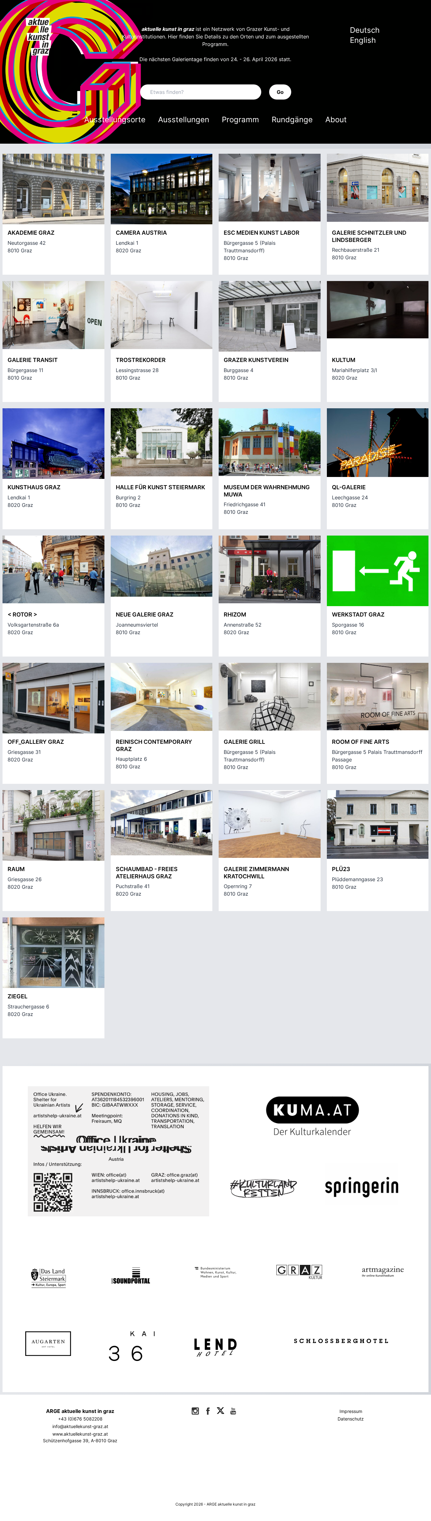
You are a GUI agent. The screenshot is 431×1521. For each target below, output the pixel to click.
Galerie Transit (33, 360)
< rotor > (22, 614)
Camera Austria (141, 232)
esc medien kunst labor (261, 232)
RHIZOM (235, 614)
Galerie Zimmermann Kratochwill (256, 873)
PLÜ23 (341, 869)
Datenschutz (351, 1418)
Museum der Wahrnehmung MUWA (267, 491)
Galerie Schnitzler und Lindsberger (369, 236)
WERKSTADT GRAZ (358, 614)
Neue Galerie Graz (145, 614)
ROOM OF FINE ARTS (360, 741)
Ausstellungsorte (114, 119)
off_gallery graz (36, 741)
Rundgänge (292, 119)
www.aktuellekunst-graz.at (80, 1434)
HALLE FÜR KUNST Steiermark (160, 487)
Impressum (350, 1411)
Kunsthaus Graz (34, 487)
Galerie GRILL (244, 741)
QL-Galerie (349, 487)
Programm (240, 119)
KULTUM (343, 360)
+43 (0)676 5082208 (80, 1418)
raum (16, 869)
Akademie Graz (31, 232)
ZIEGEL (17, 996)
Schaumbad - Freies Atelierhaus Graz (147, 873)
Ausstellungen (183, 119)
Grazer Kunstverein (256, 360)
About (336, 119)
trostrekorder (141, 360)
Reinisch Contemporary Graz (154, 745)
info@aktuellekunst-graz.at (80, 1426)
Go (280, 92)
